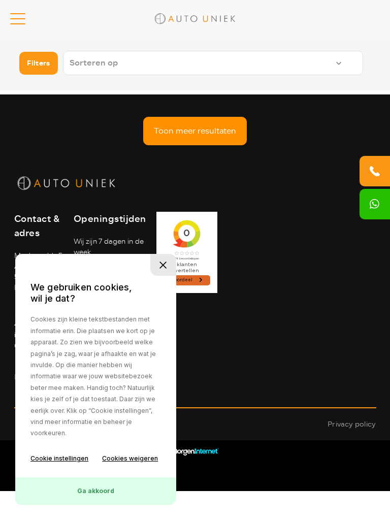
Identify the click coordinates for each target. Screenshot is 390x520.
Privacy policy (352, 424)
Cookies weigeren (130, 458)
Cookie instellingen (59, 458)
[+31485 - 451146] (375, 171)
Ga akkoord (95, 491)
